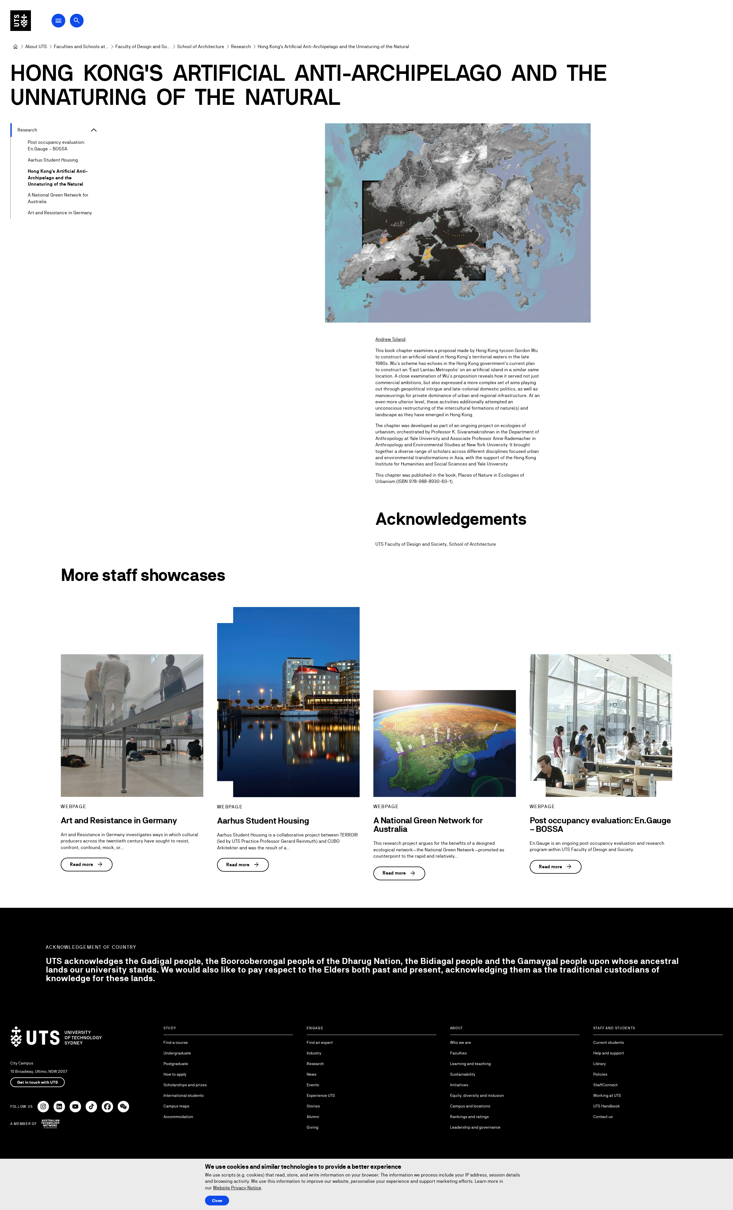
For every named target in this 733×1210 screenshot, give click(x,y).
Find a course (175, 1042)
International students (183, 1095)
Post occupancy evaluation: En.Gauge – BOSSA (56, 145)
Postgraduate (175, 1063)
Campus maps (176, 1106)
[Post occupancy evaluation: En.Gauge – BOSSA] (601, 725)
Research (27, 130)
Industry (314, 1053)
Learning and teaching (470, 1063)
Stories (313, 1106)
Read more (86, 865)
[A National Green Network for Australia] (444, 743)
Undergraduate (177, 1053)
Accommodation (178, 1116)
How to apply (174, 1074)
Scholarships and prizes (185, 1085)
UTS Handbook (606, 1106)
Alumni (313, 1116)
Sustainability (462, 1074)
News (311, 1074)
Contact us (603, 1116)
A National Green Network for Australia (58, 198)
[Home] (15, 47)
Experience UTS (321, 1095)
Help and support (608, 1053)
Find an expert (320, 1042)
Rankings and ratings (469, 1116)
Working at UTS (607, 1095)
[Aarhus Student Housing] (288, 702)
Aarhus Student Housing (53, 160)
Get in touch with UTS (37, 1082)
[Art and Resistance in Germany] (132, 725)
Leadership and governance (475, 1127)
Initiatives (459, 1085)
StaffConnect (605, 1085)
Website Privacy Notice (237, 1188)
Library (599, 1063)
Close (217, 1200)
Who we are (460, 1042)
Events (313, 1085)
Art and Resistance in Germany (60, 212)
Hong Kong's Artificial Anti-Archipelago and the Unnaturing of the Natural (58, 177)
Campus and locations (470, 1106)
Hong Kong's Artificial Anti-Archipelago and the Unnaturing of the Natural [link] (333, 46)
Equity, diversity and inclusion (477, 1095)
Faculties (458, 1053)
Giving (312, 1127)
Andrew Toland (390, 339)
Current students (608, 1042)
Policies (600, 1074)
